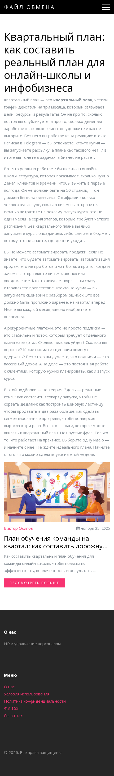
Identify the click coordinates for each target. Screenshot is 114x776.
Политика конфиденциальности (35, 701)
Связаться (13, 715)
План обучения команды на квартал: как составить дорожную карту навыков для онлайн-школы (56, 542)
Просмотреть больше (34, 583)
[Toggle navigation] (106, 7)
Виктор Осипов (18, 528)
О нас (9, 686)
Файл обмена (29, 7)
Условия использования (26, 693)
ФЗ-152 (11, 708)
